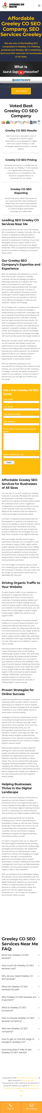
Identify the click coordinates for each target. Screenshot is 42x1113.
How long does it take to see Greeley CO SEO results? (16, 1051)
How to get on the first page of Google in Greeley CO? (18, 1041)
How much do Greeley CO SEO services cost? (18, 967)
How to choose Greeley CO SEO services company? (18, 1020)
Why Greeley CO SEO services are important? (19, 999)
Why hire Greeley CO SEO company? (15, 1030)
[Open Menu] (39, 5)
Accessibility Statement (22, 1088)
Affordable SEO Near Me (27, 1078)
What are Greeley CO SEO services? (15, 957)
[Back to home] (13, 5)
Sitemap (30, 1080)
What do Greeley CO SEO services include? (15, 988)
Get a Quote (21, 91)
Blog (24, 1080)
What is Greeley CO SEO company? (14, 1009)
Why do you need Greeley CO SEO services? (17, 978)
